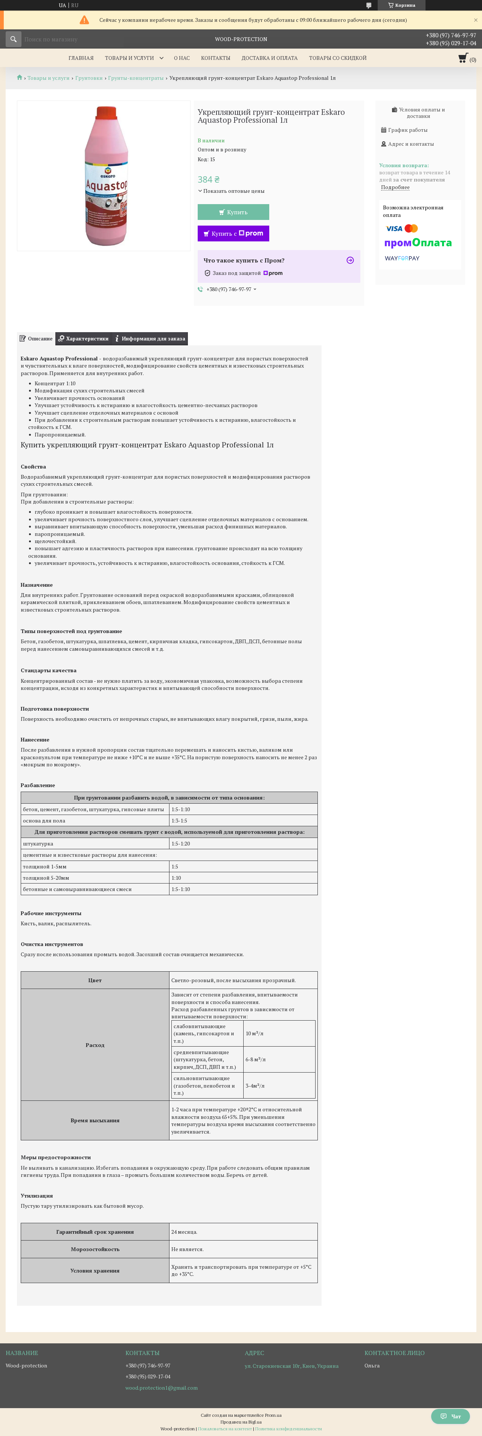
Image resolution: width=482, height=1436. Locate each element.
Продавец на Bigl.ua (241, 1422)
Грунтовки (89, 78)
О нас (182, 57)
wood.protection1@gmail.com (161, 1387)
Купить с (224, 233)
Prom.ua (273, 1415)
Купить (237, 212)
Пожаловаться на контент (225, 1428)
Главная (81, 57)
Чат (456, 1416)
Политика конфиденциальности (288, 1428)
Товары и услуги (129, 57)
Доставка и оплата (270, 57)
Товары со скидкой (338, 57)
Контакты (215, 57)
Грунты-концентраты (136, 78)
